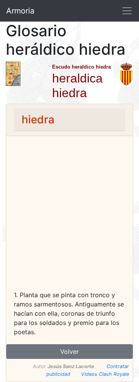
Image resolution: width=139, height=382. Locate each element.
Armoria (20, 10)
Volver (69, 351)
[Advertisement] (69, 217)
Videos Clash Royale (105, 374)
